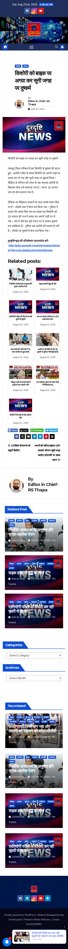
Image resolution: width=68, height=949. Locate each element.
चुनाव (27, 521)
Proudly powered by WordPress (20, 915)
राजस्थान (52, 521)
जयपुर (12, 717)
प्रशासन (34, 521)
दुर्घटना (26, 564)
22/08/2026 (18, 737)
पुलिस (34, 564)
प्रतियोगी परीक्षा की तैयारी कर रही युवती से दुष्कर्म (31, 609)
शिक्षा (30, 722)
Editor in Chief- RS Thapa (39, 103)
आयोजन (19, 521)
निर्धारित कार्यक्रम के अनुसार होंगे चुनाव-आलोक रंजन (30, 532)
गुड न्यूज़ (28, 717)
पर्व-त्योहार (37, 717)
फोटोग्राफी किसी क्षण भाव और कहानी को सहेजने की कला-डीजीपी (32, 728)
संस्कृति (44, 722)
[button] (56, 46)
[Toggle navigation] (31, 47)
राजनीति (43, 521)
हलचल (11, 525)
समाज (37, 722)
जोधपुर (18, 66)
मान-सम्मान (13, 722)
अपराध (25, 66)
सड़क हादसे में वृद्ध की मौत (26, 572)
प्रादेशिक (46, 717)
